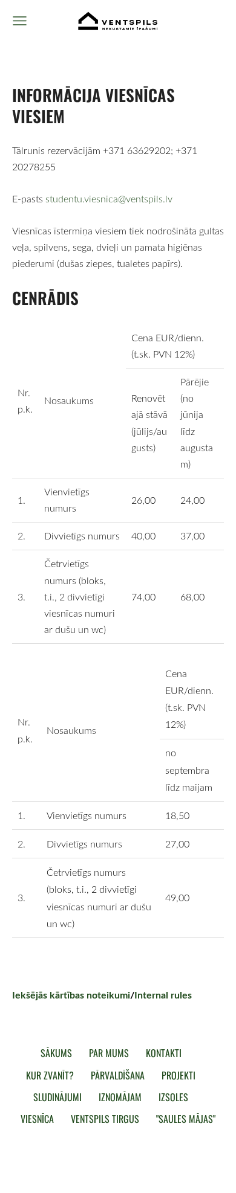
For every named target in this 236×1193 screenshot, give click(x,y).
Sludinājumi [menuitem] (57, 1097)
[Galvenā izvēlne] (19, 20)
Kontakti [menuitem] (164, 1053)
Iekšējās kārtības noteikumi (71, 995)
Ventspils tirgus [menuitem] (105, 1118)
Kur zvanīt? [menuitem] (50, 1075)
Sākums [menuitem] (56, 1053)
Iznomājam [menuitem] (120, 1097)
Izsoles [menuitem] (173, 1097)
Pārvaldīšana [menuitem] (118, 1075)
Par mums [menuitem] (109, 1053)
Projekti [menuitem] (178, 1075)
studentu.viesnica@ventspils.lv (108, 198)
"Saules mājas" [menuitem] (185, 1118)
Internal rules (163, 995)
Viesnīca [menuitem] (37, 1118)
